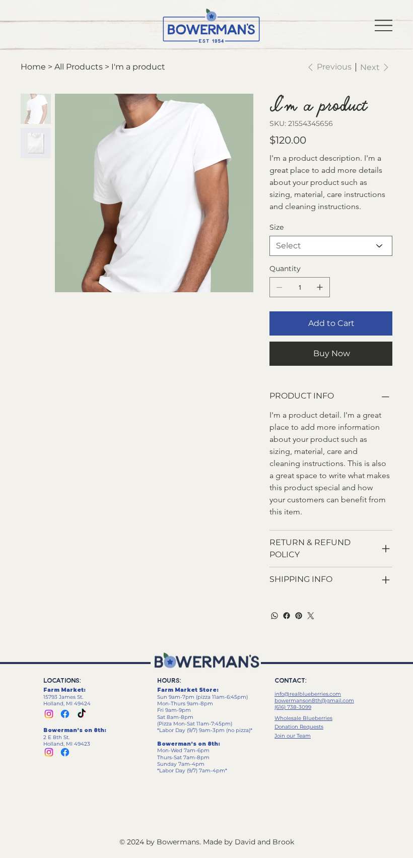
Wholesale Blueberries (303, 718)
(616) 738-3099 (292, 707)
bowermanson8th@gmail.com (314, 700)
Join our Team (292, 736)
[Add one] (320, 287)
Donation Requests (298, 726)
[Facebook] (287, 616)
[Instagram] (48, 713)
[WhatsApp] (274, 616)
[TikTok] (81, 713)
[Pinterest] (299, 616)
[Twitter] (311, 616)
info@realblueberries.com (307, 694)
